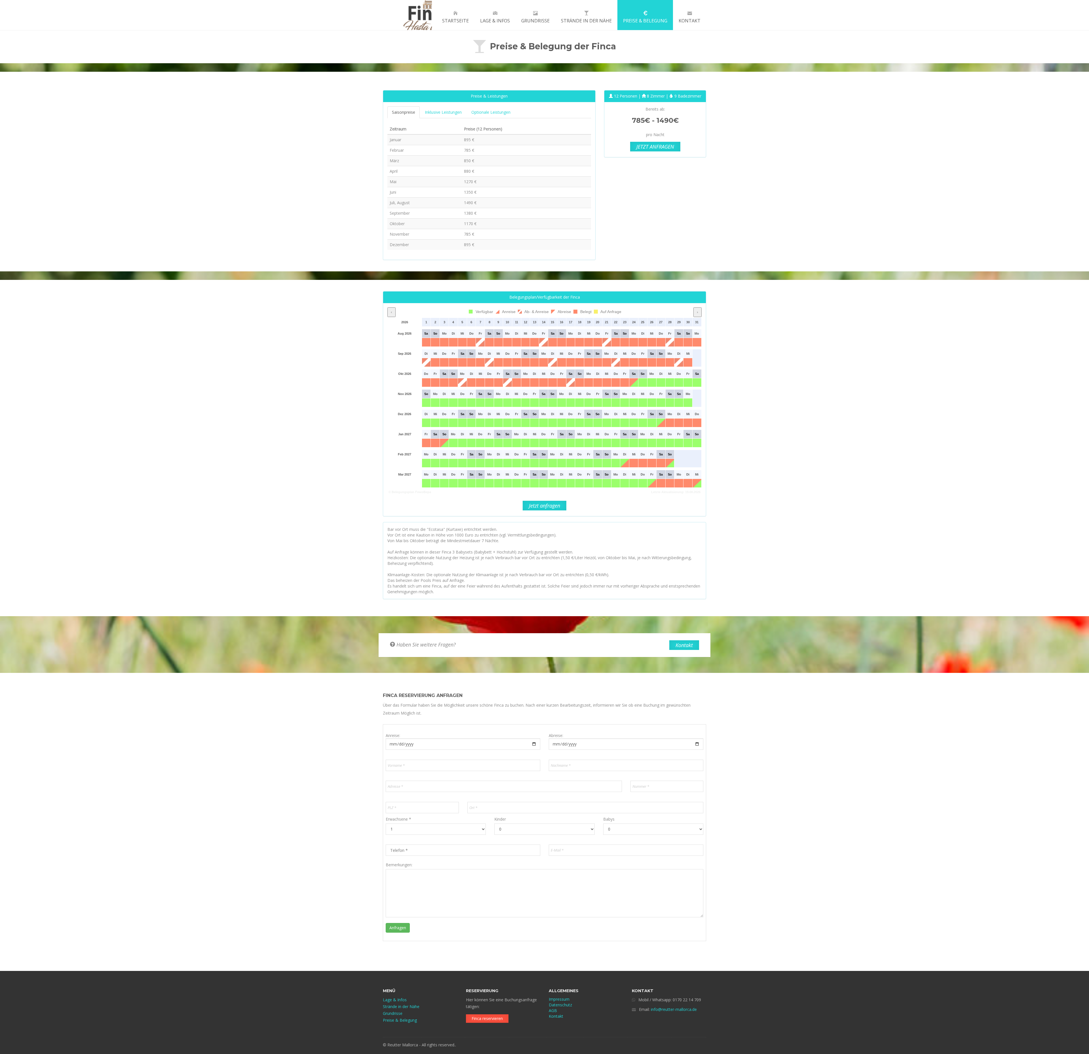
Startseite (455, 21)
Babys (609, 819)
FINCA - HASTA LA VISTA (407, 15)
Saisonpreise (403, 112)
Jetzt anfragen (544, 505)
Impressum (559, 999)
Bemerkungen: (399, 864)
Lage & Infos (495, 21)
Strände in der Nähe (586, 21)
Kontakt (689, 21)
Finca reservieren (487, 1018)
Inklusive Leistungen (443, 112)
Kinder (500, 819)
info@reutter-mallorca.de (674, 1009)
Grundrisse (535, 21)
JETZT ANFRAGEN (655, 146)
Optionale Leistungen (490, 112)
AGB (553, 1010)
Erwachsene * (398, 819)
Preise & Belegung (645, 21)
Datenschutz (560, 1004)
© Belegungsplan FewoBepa (410, 492)
